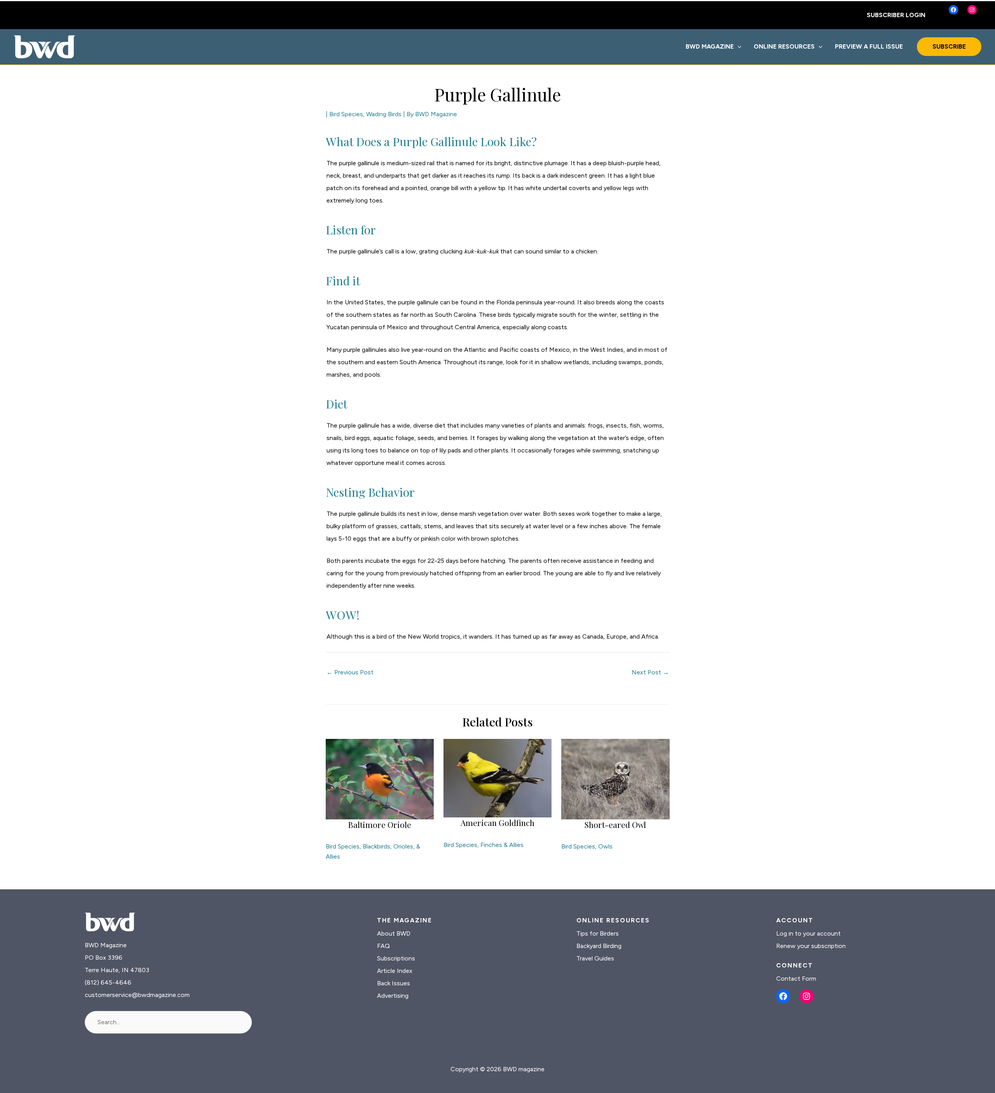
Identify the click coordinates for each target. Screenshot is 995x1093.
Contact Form (796, 978)
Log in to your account (808, 933)
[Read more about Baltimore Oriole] (380, 778)
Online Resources (784, 46)
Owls (605, 846)
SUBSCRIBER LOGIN (896, 15)
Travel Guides (595, 958)
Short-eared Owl (615, 824)
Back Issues (393, 983)
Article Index (394, 970)
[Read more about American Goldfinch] (497, 777)
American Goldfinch (497, 822)
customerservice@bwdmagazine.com (137, 995)
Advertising (392, 995)
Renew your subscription (811, 946)
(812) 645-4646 (108, 982)
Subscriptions (396, 958)
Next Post (650, 672)
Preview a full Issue (869, 46)
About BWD (393, 933)
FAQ (383, 946)
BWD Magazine (710, 46)
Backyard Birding (598, 946)
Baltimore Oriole (379, 824)
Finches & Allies (502, 845)
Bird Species (346, 114)
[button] (738, 46)
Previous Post (350, 672)
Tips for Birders (597, 933)
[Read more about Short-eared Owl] (615, 778)
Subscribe (949, 46)
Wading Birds (383, 114)
